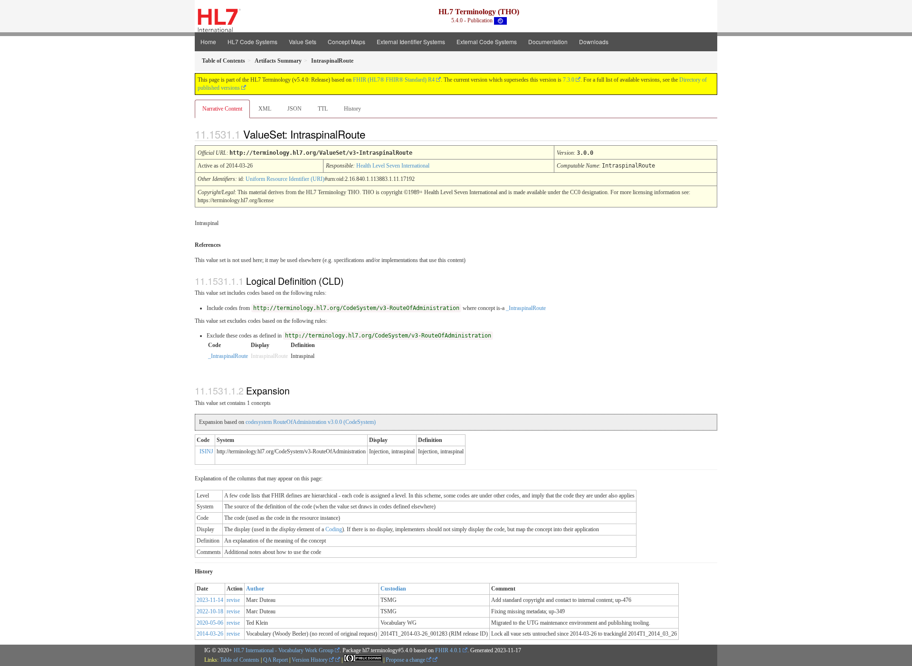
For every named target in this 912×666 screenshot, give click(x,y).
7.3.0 (568, 79)
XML (264, 108)
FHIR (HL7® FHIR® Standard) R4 (394, 79)
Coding (333, 529)
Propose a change (406, 660)
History (352, 108)
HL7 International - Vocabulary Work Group (283, 650)
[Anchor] (373, 134)
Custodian (393, 588)
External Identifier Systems (411, 42)
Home (208, 42)
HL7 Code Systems (252, 42)
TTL (323, 108)
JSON (294, 108)
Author (255, 588)
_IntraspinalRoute (526, 308)
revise (233, 600)
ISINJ (206, 451)
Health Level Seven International (392, 165)
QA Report (275, 660)
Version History (310, 660)
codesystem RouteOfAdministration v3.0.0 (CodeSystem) (311, 422)
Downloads (593, 42)
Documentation (548, 42)
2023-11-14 (210, 600)
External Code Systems (486, 42)
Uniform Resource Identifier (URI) (285, 179)
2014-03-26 (210, 633)
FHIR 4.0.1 (448, 650)
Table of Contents (239, 660)
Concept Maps (346, 42)
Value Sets (302, 42)
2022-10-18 (210, 611)
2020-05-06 (210, 622)
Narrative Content (222, 108)
